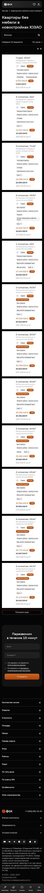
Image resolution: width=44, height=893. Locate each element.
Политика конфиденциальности (16, 880)
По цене (36, 42)
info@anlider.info (9, 877)
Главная (22, 890)
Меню (39, 890)
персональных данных (17, 665)
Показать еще (22, 612)
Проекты (13, 890)
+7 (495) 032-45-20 (33, 811)
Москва (5, 11)
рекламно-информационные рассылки (19, 669)
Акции (30, 890)
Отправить (22, 676)
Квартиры (4, 890)
